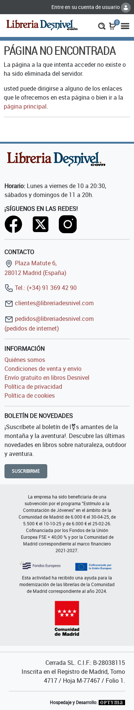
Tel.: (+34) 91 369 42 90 (45, 288)
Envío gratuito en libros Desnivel (46, 377)
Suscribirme (26, 471)
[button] (102, 25)
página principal (25, 106)
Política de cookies (29, 395)
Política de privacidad (33, 386)
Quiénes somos (24, 360)
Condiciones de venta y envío (43, 369)
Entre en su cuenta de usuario (86, 6)
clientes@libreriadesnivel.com (53, 303)
